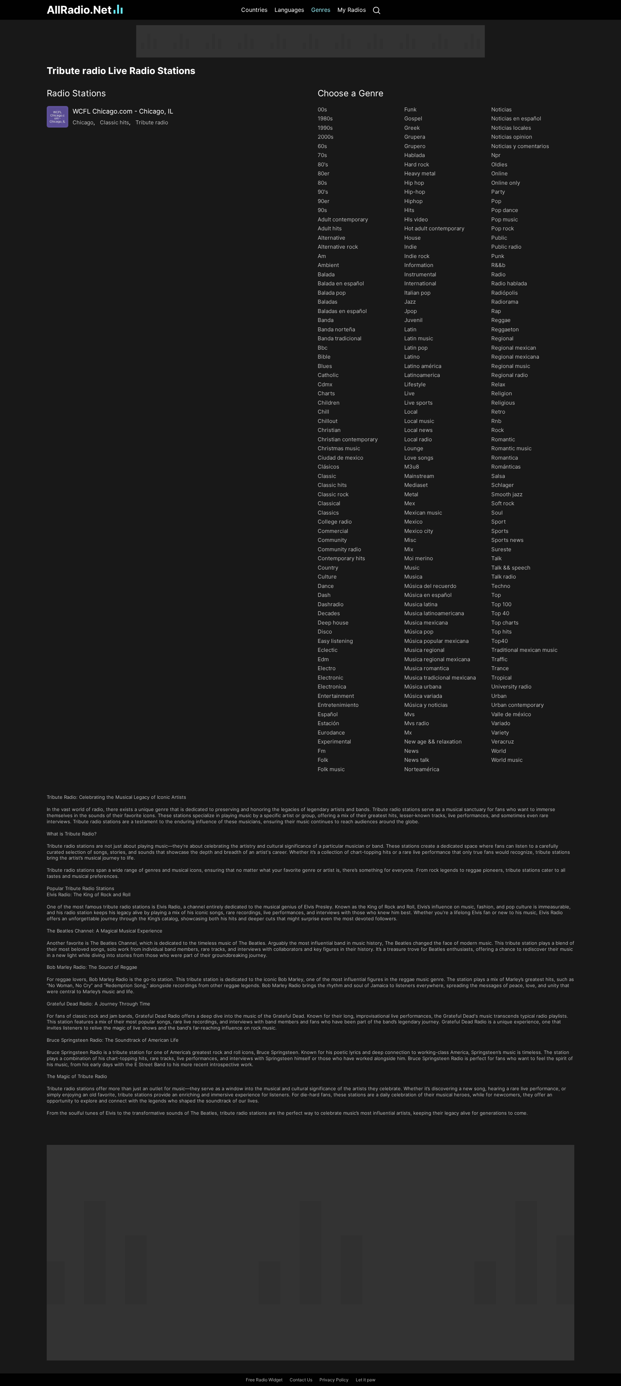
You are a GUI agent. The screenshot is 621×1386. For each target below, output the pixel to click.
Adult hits (330, 228)
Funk (410, 109)
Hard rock (416, 164)
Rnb (496, 421)
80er (324, 173)
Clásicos (328, 466)
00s (322, 109)
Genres (320, 9)
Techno (500, 586)
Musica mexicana (426, 622)
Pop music (504, 219)
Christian (329, 430)
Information (418, 265)
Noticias (501, 109)
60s (322, 146)
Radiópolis (504, 292)
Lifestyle (415, 384)
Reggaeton (505, 329)
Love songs (418, 457)
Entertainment (336, 695)
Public (499, 237)
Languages (289, 9)
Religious (503, 402)
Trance (500, 668)
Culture (327, 576)
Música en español (428, 594)
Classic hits (114, 122)
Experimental (334, 741)
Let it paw (366, 1379)
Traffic (499, 659)
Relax (498, 384)
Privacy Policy (334, 1379)
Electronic (330, 677)
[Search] (376, 10)
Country (328, 567)
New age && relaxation (433, 741)
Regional (502, 338)
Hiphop (413, 201)
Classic (327, 476)
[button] (175, 93)
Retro (498, 411)
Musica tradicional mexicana (440, 677)
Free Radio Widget (264, 1379)
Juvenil (413, 320)
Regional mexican (513, 347)
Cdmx (325, 384)
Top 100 (501, 604)
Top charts (505, 622)
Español (328, 714)
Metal (411, 494)
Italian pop (417, 292)
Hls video (416, 219)
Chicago (83, 122)
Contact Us (301, 1379)
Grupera (414, 136)
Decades (329, 613)
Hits (409, 210)
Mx (408, 732)
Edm (323, 659)
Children (329, 402)
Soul (497, 512)
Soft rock (502, 503)
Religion (501, 393)
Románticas (506, 466)
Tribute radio (151, 122)
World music (507, 759)
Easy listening (335, 640)
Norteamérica (421, 769)
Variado (500, 723)
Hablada (414, 155)
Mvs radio (416, 723)
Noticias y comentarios (520, 146)
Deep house (333, 622)
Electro (327, 668)
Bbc (322, 347)
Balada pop (332, 292)
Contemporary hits (341, 558)
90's (323, 191)
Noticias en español (516, 118)
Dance (326, 586)
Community (332, 540)
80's (323, 164)
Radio (498, 274)
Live (409, 393)
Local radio (418, 439)
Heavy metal (420, 173)
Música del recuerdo (430, 586)
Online (499, 173)
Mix (408, 549)
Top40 (499, 640)
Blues (325, 366)
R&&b (498, 265)
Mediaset (416, 485)
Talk (496, 558)
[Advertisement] (310, 41)
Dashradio (331, 604)
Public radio (506, 246)
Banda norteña (336, 329)
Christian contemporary (348, 439)
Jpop (410, 311)
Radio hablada (509, 283)
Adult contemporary (343, 219)
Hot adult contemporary (434, 228)
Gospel (413, 118)
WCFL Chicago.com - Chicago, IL (123, 111)
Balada (326, 274)
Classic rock (333, 494)
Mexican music (423, 512)
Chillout (327, 421)
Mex (409, 503)
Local (411, 411)
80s (322, 182)
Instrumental (420, 274)
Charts (326, 393)
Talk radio (503, 576)
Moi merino (418, 558)
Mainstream (419, 476)
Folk (323, 759)
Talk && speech (510, 567)
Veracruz (502, 741)
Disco (325, 631)
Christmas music (339, 448)
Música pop (418, 631)
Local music (419, 421)
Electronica (332, 686)
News (411, 750)
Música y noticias (426, 704)
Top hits (501, 631)
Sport (498, 521)
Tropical (501, 677)
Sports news (507, 540)
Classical (329, 503)
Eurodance (331, 732)
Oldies (499, 164)
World (498, 750)
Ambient (328, 265)
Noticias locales (511, 127)
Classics (328, 512)
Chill (323, 411)
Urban (499, 695)
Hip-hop (414, 191)
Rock (497, 430)
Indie (410, 246)
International (420, 283)
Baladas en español (342, 311)
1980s (325, 118)
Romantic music (511, 448)
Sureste (501, 549)
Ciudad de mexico (340, 457)
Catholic (328, 375)
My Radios (351, 9)
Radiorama (504, 301)
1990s (325, 127)
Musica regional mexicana (437, 659)
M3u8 (411, 466)
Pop (496, 201)
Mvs (409, 714)
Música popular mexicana (436, 640)
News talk (416, 759)
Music (411, 567)
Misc (410, 540)
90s (322, 210)
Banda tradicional (340, 338)
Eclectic (327, 649)
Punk (497, 256)
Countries (254, 9)
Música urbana (422, 686)
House (412, 237)
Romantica (504, 457)
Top (496, 594)
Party (498, 191)
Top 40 (500, 613)
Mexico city (418, 531)
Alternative (331, 237)
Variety (500, 732)
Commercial (333, 531)
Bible (324, 356)
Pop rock (502, 228)
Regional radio (509, 375)
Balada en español (341, 283)
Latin (410, 329)
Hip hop (414, 182)
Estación (328, 723)
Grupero (415, 146)
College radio (335, 521)
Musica (413, 576)
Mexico (413, 521)
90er (324, 201)
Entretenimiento (338, 704)
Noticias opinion (511, 136)
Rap (496, 311)
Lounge (413, 448)
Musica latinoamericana (434, 613)
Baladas (327, 301)
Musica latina (420, 604)
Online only (505, 182)
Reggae (501, 320)
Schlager (502, 485)
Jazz (410, 301)
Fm (322, 750)
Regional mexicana (515, 356)
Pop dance (504, 210)
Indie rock (416, 256)
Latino (412, 356)
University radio (511, 686)
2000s (326, 136)
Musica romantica (426, 668)
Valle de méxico (511, 714)
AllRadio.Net (79, 9)
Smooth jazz (507, 494)
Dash (324, 594)
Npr (496, 155)
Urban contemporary (517, 704)
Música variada (423, 695)
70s (322, 155)
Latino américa (422, 366)
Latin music (418, 338)
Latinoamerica (422, 375)
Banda (326, 320)
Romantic (503, 439)
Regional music (510, 366)
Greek (412, 127)
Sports (500, 531)
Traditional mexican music (524, 649)
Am (322, 256)
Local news (418, 430)
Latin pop (416, 347)
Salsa (498, 476)
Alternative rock (338, 246)
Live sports (418, 402)
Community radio (339, 549)
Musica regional (424, 649)
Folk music (331, 769)
